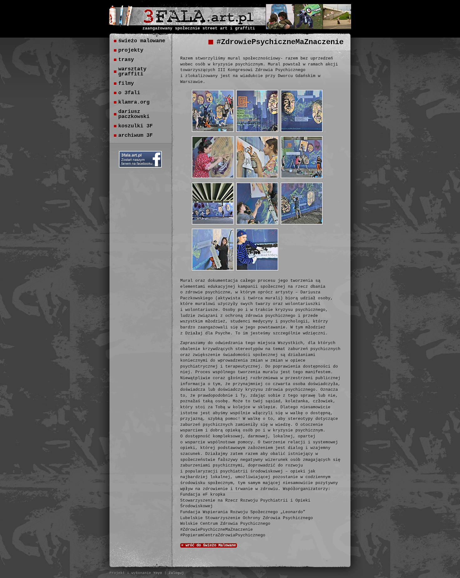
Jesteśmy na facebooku (140, 159)
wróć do (208, 545)
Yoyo (157, 573)
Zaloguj (176, 573)
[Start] (198, 23)
